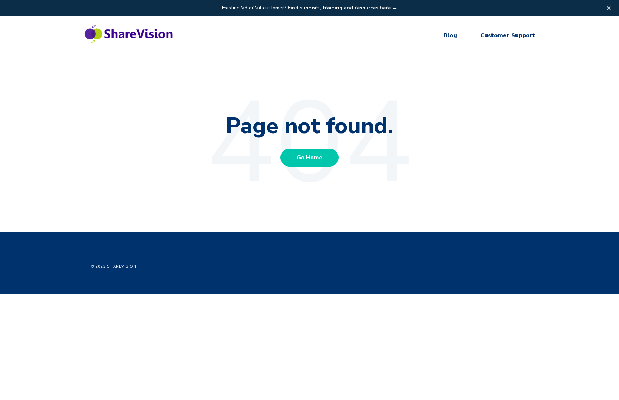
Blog (450, 35)
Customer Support (507, 35)
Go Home (309, 158)
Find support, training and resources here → (342, 7)
